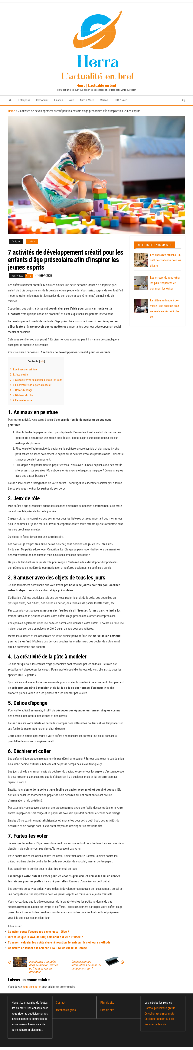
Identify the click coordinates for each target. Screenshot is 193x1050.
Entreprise (24, 100)
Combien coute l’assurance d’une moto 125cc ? (38, 932)
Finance (58, 100)
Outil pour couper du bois (159, 1019)
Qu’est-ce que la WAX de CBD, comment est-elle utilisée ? (45, 937)
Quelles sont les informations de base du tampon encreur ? (86, 965)
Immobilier (42, 100)
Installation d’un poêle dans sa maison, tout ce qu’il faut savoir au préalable (43, 967)
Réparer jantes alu (155, 1024)
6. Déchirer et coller (22, 395)
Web (71, 100)
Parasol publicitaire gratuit (160, 1008)
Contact (60, 1002)
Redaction (45, 275)
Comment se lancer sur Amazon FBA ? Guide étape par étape (47, 948)
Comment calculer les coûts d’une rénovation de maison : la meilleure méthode (59, 942)
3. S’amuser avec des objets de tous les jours (36, 380)
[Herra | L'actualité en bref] (10, 100)
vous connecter (32, 987)
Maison (104, 100)
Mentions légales (66, 1010)
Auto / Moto (87, 100)
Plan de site (107, 1002)
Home (11, 111)
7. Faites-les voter (21, 400)
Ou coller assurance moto (160, 1013)
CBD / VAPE (121, 100)
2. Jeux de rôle (19, 374)
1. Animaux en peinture (24, 369)
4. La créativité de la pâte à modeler (30, 385)
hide (42, 361)
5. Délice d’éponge (21, 390)
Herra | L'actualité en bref (96, 85)
